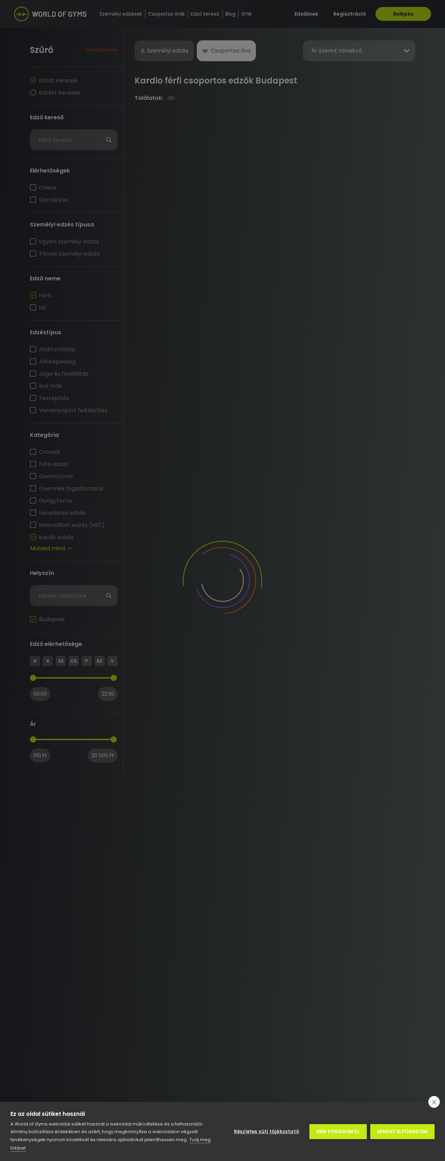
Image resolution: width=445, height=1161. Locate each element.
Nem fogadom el (338, 1131)
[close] (434, 1102)
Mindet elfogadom (402, 1131)
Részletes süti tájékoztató (266, 1131)
